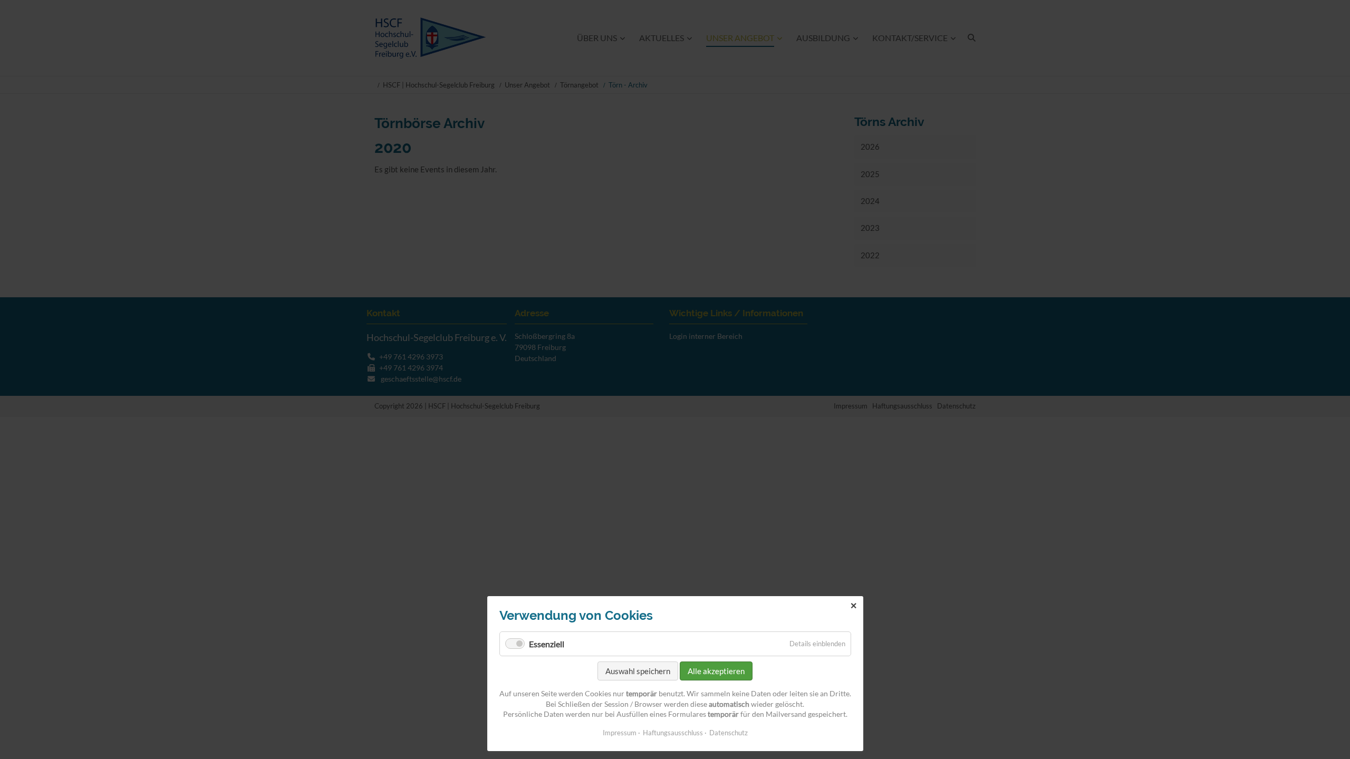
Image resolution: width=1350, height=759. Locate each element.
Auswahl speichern (637, 671)
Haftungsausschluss (673, 732)
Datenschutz (728, 732)
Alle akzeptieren (716, 671)
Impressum (620, 732)
